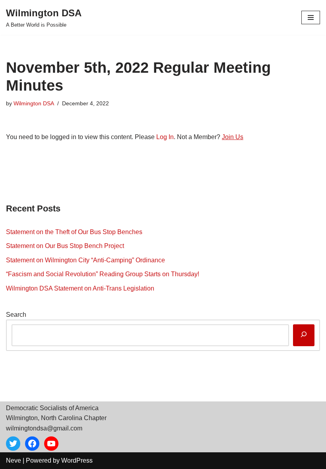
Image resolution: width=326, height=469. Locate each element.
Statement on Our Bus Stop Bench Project (65, 245)
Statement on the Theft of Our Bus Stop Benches (74, 232)
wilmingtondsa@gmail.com (44, 428)
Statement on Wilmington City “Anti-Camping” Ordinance (85, 260)
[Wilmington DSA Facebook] (32, 443)
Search (16, 314)
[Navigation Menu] (310, 17)
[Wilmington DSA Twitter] (13, 443)
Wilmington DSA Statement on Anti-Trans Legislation (80, 288)
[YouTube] (51, 443)
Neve (13, 460)
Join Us (232, 137)
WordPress (77, 460)
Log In (165, 137)
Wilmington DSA (34, 103)
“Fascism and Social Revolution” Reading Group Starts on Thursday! (102, 274)
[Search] (303, 335)
